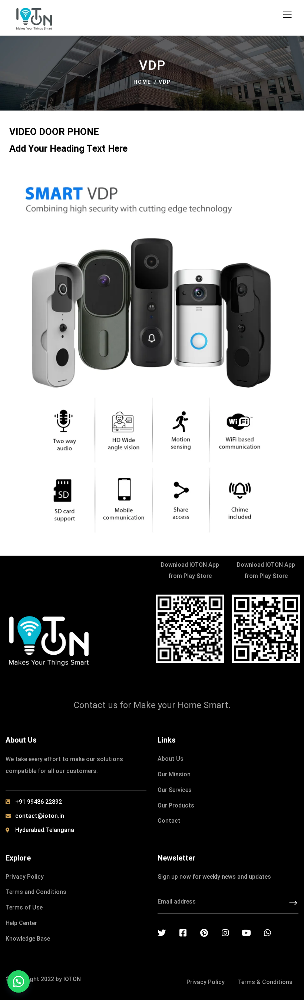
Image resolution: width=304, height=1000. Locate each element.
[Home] (49, 640)
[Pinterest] (204, 933)
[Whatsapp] (267, 933)
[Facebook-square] (183, 933)
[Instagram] (225, 933)
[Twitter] (162, 933)
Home (142, 82)
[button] (18, 981)
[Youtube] (246, 933)
